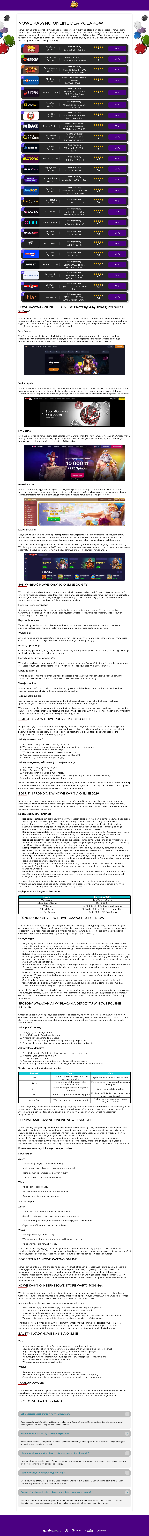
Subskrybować (77, 777)
